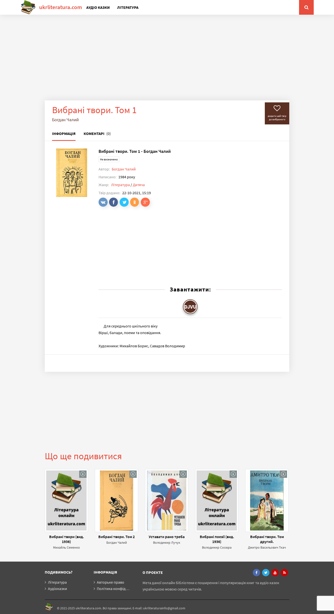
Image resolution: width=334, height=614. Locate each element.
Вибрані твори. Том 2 (116, 536)
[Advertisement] (167, 61)
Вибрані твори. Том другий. (267, 539)
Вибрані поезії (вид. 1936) (217, 539)
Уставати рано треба (167, 536)
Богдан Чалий (124, 169)
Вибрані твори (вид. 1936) (66, 539)
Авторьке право (110, 582)
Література (127, 7)
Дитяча (139, 184)
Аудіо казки (98, 7)
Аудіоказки (57, 588)
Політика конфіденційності (120, 588)
